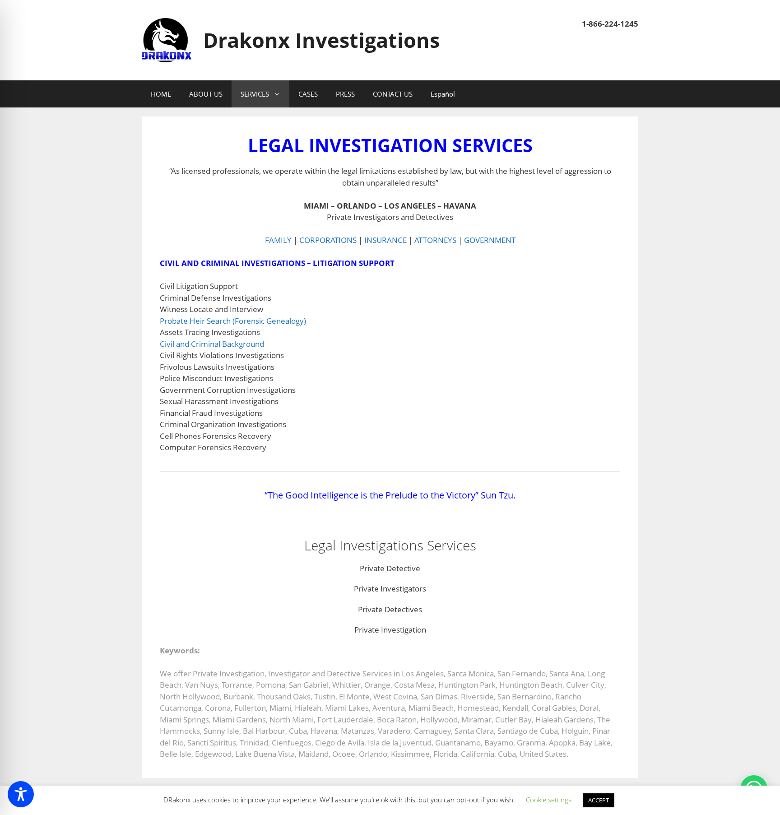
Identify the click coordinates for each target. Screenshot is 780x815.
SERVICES (255, 93)
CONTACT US (393, 93)
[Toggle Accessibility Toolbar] (21, 794)
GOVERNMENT (489, 240)
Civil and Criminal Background (212, 344)
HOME (161, 93)
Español (443, 93)
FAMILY (278, 240)
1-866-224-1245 (610, 24)
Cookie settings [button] (548, 799)
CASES (308, 93)
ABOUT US (206, 93)
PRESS (345, 93)
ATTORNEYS (435, 240)
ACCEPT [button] (598, 800)
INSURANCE (385, 240)
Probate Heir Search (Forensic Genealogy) (233, 321)
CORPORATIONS (328, 240)
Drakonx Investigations (321, 40)
